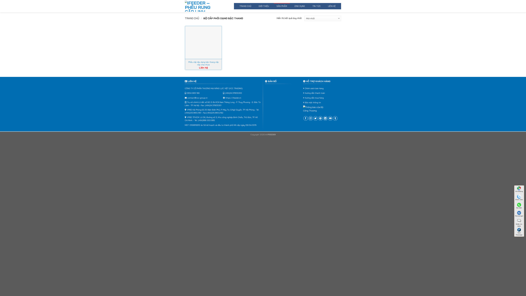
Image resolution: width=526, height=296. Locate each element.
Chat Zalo (519, 199)
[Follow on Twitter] (315, 118)
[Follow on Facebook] (305, 118)
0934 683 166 (193, 93)
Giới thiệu (264, 6)
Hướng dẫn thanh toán (315, 93)
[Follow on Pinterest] (320, 118)
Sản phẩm (282, 6)
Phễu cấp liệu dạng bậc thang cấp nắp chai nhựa (203, 63)
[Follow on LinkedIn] (325, 118)
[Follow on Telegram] (335, 118)
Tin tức (316, 6)
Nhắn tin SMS (519, 224)
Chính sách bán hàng (314, 88)
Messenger (519, 216)
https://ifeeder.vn (233, 98)
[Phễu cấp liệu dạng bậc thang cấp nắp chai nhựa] (203, 42)
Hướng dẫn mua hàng (314, 98)
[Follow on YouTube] (330, 118)
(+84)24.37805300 (233, 93)
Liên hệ (332, 6)
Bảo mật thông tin (313, 102)
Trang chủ (245, 6)
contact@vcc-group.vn (197, 98)
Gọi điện (519, 208)
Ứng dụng (299, 6)
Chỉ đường (519, 191)
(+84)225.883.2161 (193, 113)
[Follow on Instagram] (310, 118)
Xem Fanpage (519, 233)
